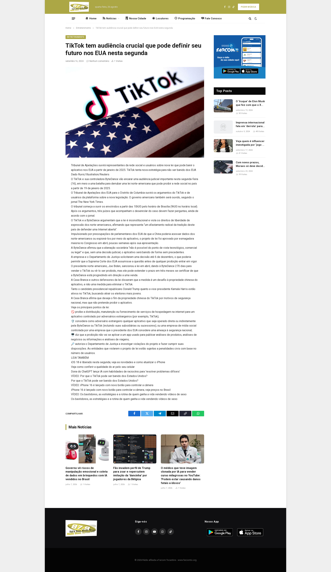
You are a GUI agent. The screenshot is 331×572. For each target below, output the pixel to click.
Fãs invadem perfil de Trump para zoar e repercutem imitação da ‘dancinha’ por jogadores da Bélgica (131, 473)
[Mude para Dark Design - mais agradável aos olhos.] (255, 18)
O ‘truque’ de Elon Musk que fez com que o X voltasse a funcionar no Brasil (250, 103)
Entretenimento (75, 37)
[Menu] (73, 18)
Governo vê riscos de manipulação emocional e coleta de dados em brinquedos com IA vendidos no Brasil (87, 473)
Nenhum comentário (99, 61)
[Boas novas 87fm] (79, 7)
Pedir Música (248, 7)
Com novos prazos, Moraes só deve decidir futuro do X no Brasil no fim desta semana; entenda (250, 164)
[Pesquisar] (250, 18)
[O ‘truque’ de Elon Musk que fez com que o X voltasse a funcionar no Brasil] (223, 105)
